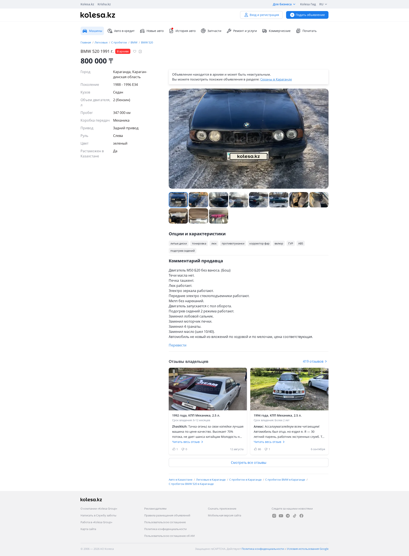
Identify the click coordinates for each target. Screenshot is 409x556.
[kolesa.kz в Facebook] (301, 515)
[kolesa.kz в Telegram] (287, 515)
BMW (134, 42)
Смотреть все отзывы (248, 462)
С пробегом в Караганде (245, 479)
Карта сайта (88, 529)
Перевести (177, 345)
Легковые (101, 42)
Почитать (309, 31)
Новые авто (155, 31)
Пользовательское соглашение (165, 522)
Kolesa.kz (87, 4)
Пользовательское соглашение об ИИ (169, 536)
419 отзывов (313, 361)
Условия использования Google (307, 549)
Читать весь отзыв (186, 442)
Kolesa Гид (308, 4)
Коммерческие (280, 31)
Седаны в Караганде (276, 79)
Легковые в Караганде (211, 479)
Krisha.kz (104, 4)
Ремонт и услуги (245, 31)
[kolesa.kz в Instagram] (274, 515)
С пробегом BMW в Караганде (285, 479)
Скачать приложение (222, 508)
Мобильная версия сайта (224, 515)
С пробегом (119, 42)
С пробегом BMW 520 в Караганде (191, 484)
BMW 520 (147, 42)
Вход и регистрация (264, 15)
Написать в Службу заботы (98, 515)
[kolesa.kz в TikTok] (294, 515)
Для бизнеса (282, 4)
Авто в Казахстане (181, 479)
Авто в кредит (124, 31)
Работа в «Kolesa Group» (96, 522)
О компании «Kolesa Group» (99, 508)
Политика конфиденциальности (165, 529)
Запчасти (214, 31)
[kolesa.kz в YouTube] (281, 515)
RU (321, 4)
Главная (86, 42)
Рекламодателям (155, 508)
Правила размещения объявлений (167, 515)
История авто (186, 31)
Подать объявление (310, 15)
